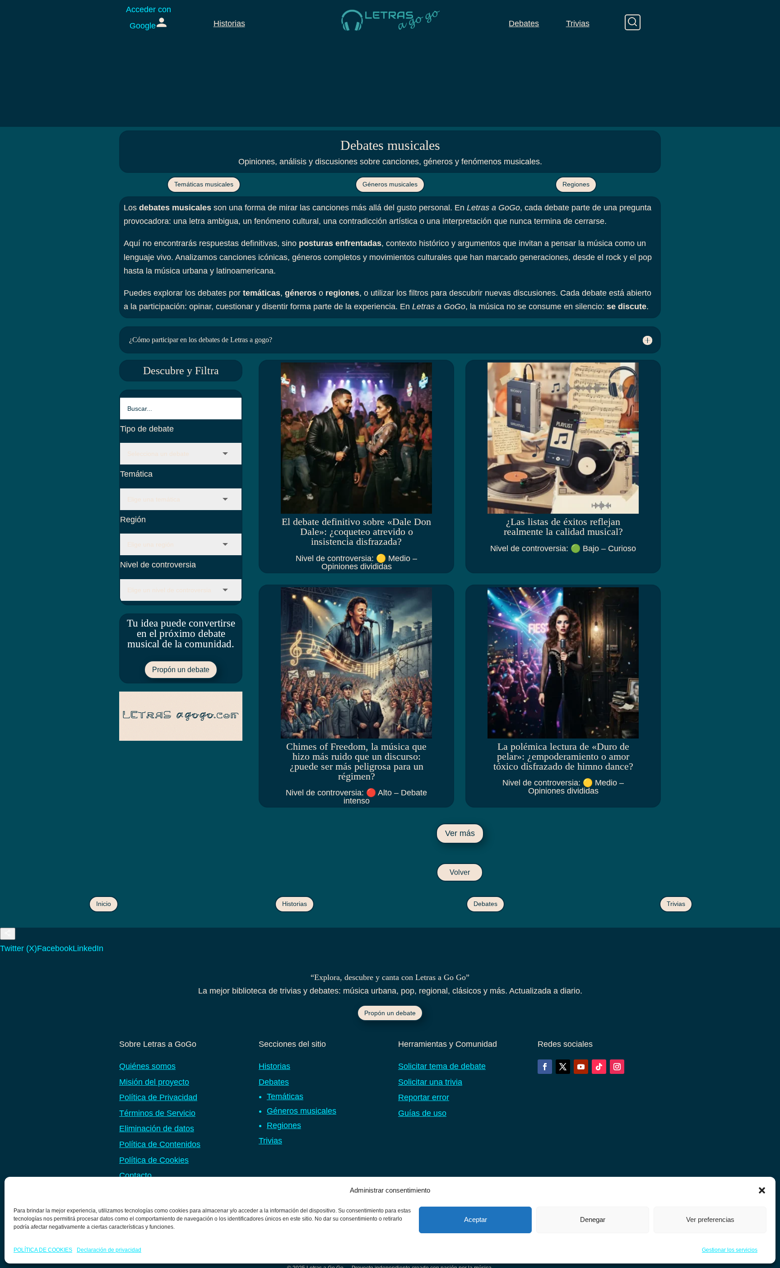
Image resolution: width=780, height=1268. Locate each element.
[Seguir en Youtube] (581, 1066)
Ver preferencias (710, 1219)
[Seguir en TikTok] (599, 1066)
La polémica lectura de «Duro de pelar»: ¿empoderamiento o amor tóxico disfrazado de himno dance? (563, 756)
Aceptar (475, 1219)
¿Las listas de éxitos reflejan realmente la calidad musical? (563, 526)
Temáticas (285, 1096)
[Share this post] (7, 934)
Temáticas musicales (203, 184)
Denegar (592, 1219)
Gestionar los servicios (729, 1249)
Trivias (578, 23)
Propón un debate (180, 669)
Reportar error (423, 1097)
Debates (524, 23)
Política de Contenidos (159, 1144)
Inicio (103, 903)
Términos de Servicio (157, 1113)
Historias (229, 23)
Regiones (576, 184)
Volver (460, 872)
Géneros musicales (390, 184)
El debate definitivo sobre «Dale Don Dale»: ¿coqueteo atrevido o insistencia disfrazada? (356, 531)
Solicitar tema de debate (442, 1066)
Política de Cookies (154, 1160)
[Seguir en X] (563, 1066)
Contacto (135, 1175)
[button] (761, 1190)
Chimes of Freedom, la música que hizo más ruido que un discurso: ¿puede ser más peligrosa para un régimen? (356, 761)
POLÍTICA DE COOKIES (43, 1249)
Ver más (460, 833)
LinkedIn (88, 948)
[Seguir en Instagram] (617, 1066)
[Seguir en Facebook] (545, 1066)
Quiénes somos (147, 1066)
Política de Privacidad (158, 1097)
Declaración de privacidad (109, 1249)
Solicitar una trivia (430, 1082)
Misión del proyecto (154, 1082)
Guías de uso (422, 1113)
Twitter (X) (18, 948)
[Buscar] (633, 22)
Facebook (55, 948)
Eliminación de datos (156, 1128)
